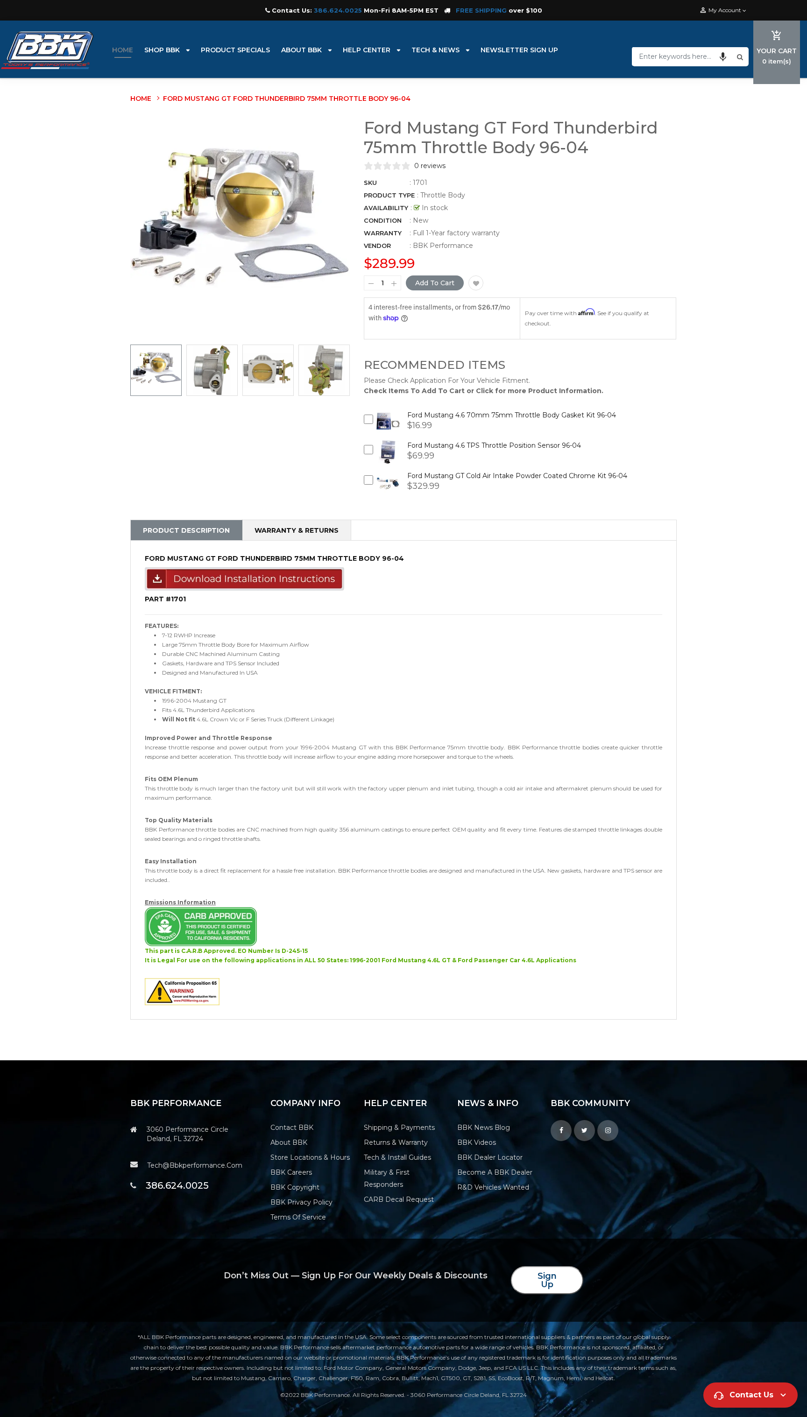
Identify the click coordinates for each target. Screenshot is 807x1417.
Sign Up (547, 1280)
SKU (370, 182)
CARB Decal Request (399, 1199)
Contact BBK (291, 1127)
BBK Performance (443, 245)
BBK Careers (291, 1172)
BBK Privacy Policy (301, 1202)
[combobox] (683, 56)
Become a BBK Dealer (494, 1172)
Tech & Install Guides (397, 1157)
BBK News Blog (483, 1127)
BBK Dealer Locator (490, 1157)
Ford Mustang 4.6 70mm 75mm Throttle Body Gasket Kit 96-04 (511, 415)
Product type (389, 195)
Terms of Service (298, 1217)
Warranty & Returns (297, 530)
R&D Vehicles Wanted (493, 1187)
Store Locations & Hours (310, 1157)
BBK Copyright (294, 1187)
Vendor (377, 245)
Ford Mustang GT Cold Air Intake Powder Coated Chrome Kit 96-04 (517, 476)
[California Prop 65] (182, 990)
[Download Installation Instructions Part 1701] (244, 578)
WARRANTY (383, 233)
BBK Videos (476, 1142)
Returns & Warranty (396, 1142)
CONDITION (383, 220)
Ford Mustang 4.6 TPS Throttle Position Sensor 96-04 (494, 445)
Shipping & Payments (399, 1127)
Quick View (388, 428)
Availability (386, 207)
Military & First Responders (387, 1178)
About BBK (288, 1142)
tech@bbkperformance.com (194, 1165)
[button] (723, 56)
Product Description (186, 530)
